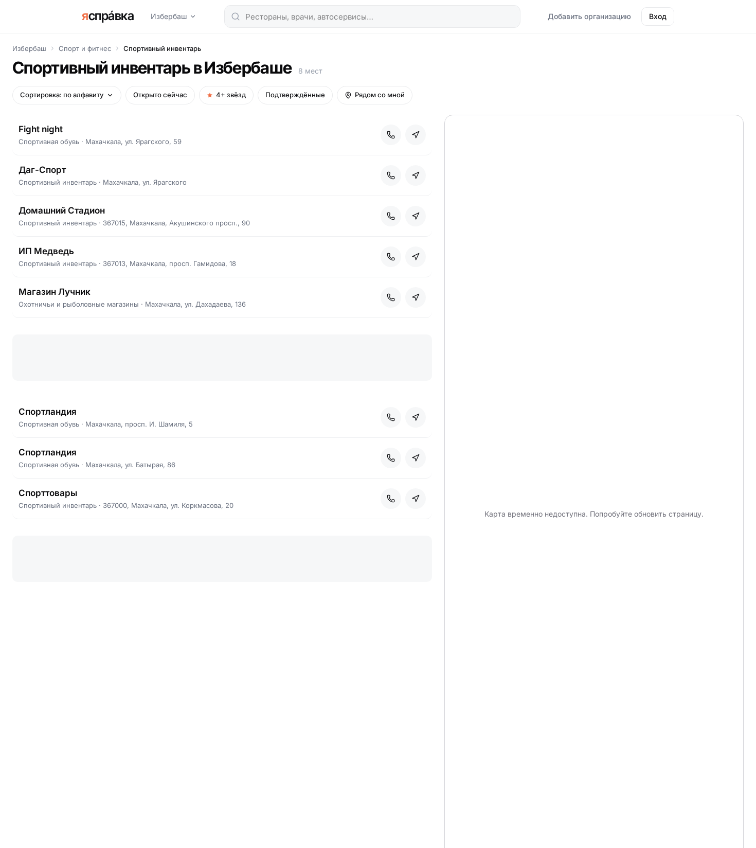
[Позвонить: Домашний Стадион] (391, 216)
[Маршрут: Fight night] (415, 135)
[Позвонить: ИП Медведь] (391, 256)
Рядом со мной (380, 95)
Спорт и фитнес (85, 48)
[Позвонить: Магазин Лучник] (391, 297)
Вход (658, 16)
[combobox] (372, 16)
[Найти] (235, 16)
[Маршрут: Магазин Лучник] (415, 297)
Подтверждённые (295, 95)
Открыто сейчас (160, 95)
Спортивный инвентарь (162, 48)
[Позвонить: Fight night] (391, 135)
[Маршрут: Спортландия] (415, 417)
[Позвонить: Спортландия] (391, 417)
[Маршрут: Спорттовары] (415, 498)
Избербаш (169, 16)
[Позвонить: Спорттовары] (391, 498)
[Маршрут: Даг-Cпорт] (415, 175)
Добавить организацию (589, 16)
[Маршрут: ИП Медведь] (415, 256)
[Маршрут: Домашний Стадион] (415, 216)
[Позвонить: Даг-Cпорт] (391, 175)
